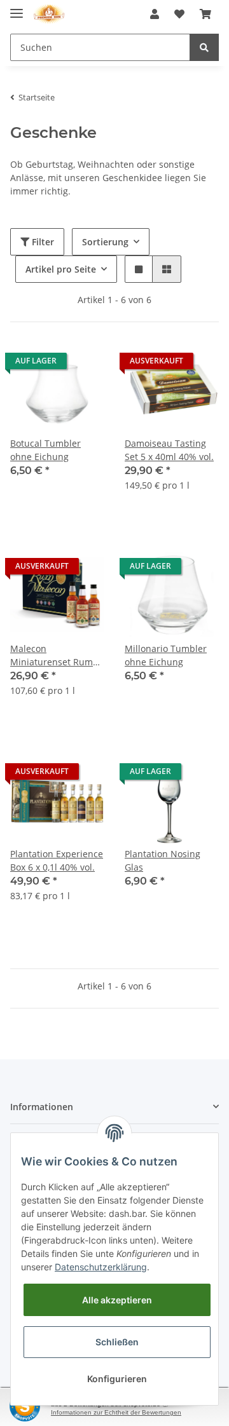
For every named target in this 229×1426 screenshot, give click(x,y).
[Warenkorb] (205, 14)
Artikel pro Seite (60, 269)
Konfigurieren (117, 1378)
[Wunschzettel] (179, 14)
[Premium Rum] (49, 14)
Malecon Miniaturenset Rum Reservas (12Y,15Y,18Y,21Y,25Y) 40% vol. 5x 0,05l (54, 655)
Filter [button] (41, 242)
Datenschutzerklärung (101, 1266)
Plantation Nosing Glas (162, 860)
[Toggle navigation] (16, 8)
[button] (154, 14)
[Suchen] (204, 47)
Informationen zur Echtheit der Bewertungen (116, 1412)
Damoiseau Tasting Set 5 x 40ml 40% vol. (169, 450)
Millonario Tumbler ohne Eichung (166, 655)
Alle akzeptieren (117, 1299)
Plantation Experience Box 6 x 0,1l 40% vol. (56, 860)
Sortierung (105, 242)
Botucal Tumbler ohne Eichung (45, 450)
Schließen (117, 1341)
